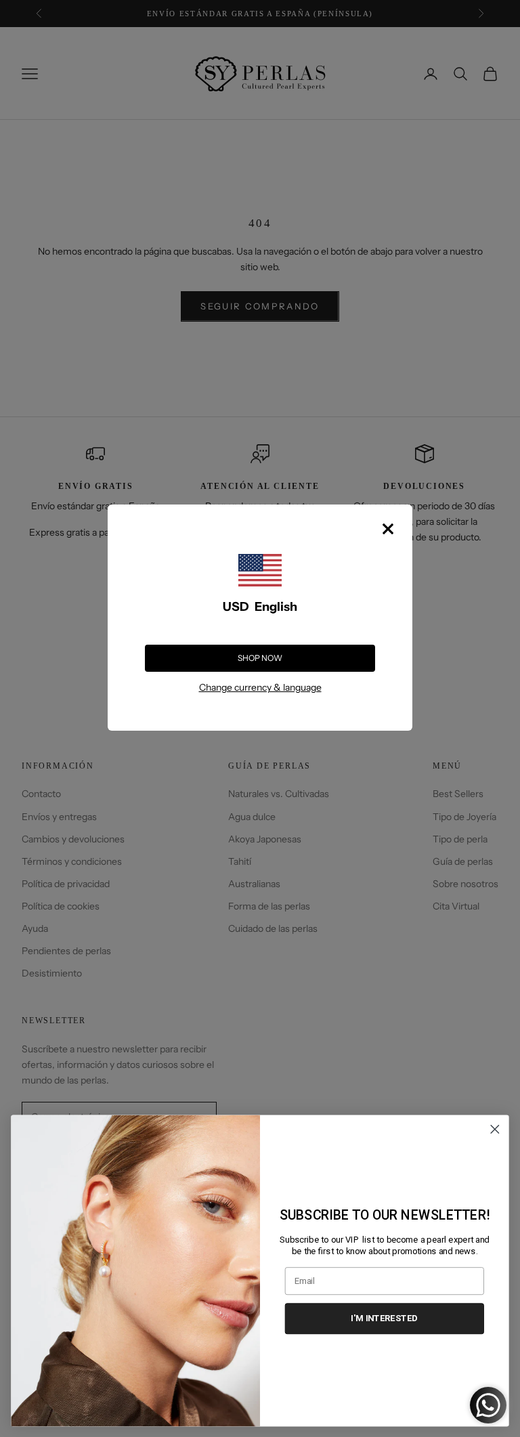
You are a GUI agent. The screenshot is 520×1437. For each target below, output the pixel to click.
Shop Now (260, 658)
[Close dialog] (495, 1129)
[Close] (388, 529)
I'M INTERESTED (384, 1317)
